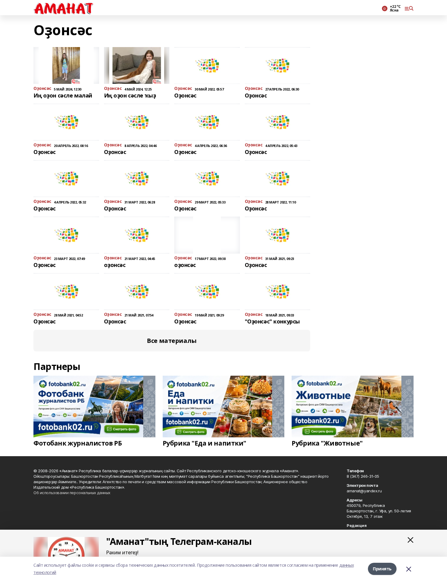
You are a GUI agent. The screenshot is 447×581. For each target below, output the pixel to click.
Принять (382, 569)
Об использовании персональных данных (71, 492)
